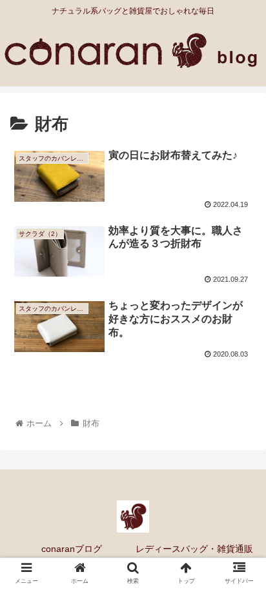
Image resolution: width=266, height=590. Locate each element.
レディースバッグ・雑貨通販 (194, 549)
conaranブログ (71, 549)
